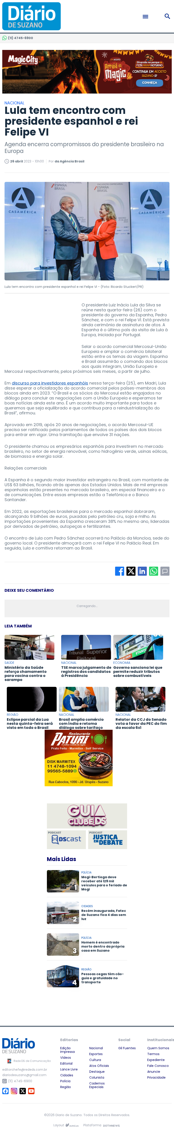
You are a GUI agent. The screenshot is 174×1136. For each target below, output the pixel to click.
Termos (153, 1054)
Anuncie (153, 1071)
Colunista (96, 1077)
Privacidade (156, 1077)
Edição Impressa (67, 1050)
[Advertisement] (38, 331)
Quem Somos (158, 1048)
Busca (168, 16)
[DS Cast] (66, 839)
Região (65, 1087)
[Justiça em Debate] (107, 839)
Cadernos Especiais (97, 1085)
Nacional (96, 1048)
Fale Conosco (158, 1065)
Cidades (66, 1075)
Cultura (95, 1060)
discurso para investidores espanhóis (50, 383)
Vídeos (65, 1057)
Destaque (97, 1071)
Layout (58, 1125)
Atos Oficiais (99, 1065)
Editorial (66, 1063)
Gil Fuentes (127, 1048)
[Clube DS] (87, 816)
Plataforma (92, 1125)
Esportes (96, 1054)
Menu (155, 16)
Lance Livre (69, 1069)
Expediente (156, 1060)
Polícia (65, 1081)
